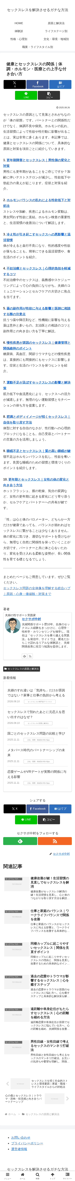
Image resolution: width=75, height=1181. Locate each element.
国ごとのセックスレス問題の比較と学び (36, 733)
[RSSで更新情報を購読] (30, 656)
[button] (49, 95)
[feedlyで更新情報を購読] (24, 656)
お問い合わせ (20, 1137)
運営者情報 (19, 1149)
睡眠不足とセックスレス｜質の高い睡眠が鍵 (39, 451)
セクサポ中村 (31, 619)
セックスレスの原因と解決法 (23, 668)
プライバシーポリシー (27, 1143)
